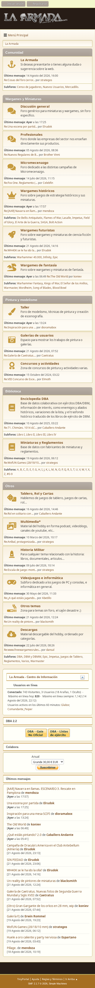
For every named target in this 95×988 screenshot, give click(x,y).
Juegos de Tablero (71, 657)
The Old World (16, 824)
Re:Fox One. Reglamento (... (20, 183)
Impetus (77, 218)
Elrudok (48, 803)
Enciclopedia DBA (34, 398)
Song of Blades (42, 288)
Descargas (29, 629)
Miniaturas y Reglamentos (42, 442)
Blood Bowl (59, 288)
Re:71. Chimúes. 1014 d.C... (20, 428)
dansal (50, 650)
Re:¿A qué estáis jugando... (20, 598)
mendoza (32, 793)
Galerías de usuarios (37, 335)
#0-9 (10, 474)
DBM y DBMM (32, 657)
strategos (60, 927)
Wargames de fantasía (39, 265)
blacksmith (69, 881)
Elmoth (46, 379)
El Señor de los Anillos (74, 283)
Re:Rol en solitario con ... (19, 513)
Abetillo (46, 598)
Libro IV (51, 434)
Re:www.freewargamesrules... (22, 650)
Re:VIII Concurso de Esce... (20, 379)
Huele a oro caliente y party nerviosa (32, 937)
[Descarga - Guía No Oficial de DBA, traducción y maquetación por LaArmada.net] (36, 736)
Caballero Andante (59, 835)
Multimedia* (31, 521)
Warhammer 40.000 (29, 257)
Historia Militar (33, 549)
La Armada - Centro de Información (33, 677)
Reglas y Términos (52, 979)
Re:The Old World (57, 276)
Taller (25, 307)
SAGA (44, 222)
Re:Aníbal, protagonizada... (20, 542)
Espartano (68, 937)
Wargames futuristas (38, 230)
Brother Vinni (52, 155)
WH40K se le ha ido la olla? (24, 870)
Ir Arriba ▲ (71, 979)
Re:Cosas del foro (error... (19, 80)
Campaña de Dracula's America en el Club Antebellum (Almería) (43, 847)
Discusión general (35, 106)
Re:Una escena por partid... (20, 126)
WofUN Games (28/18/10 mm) (27, 927)
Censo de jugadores (29, 87)
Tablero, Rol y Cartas (37, 493)
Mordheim (25, 288)
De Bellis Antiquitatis (29, 218)
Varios (25, 661)
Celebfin (48, 183)
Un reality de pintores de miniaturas (31, 881)
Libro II (30, 434)
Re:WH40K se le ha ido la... (20, 250)
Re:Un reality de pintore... (19, 622)
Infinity (47, 257)
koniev (36, 824)
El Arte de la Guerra (27, 222)
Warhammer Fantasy (30, 283)
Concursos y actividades (40, 363)
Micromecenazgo (34, 162)
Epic (55, 257)
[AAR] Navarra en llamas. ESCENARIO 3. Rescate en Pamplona (41, 790)
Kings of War (51, 283)
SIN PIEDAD (15, 860)
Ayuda (35, 979)
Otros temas (30, 606)
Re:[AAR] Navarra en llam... (20, 211)
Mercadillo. (72, 87)
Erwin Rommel (35, 916)
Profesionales (31, 134)
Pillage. (12, 948)
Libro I (21, 434)
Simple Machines (58, 983)
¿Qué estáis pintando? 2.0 (24, 835)
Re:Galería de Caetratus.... (20, 355)
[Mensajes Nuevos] (12, 64)
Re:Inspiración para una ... (20, 327)
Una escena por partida (23, 803)
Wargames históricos (37, 190)
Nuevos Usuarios (53, 87)
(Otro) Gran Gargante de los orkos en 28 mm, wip (40, 906)
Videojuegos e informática (42, 577)
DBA (20, 657)
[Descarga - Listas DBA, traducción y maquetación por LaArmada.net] (59, 736)
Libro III (41, 434)
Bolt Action (55, 222)
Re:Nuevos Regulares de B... (21, 155)
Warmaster (10, 288)
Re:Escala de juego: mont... (20, 570)
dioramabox (63, 814)
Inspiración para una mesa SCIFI (28, 814)
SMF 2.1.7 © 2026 (38, 983)
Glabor (65, 705)
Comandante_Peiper (20, 709)
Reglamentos (12, 661)
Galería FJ (13, 916)
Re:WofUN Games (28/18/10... (22, 463)
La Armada (29, 60)
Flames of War (52, 218)
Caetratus (46, 895)
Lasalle (66, 218)
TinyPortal (23, 979)
